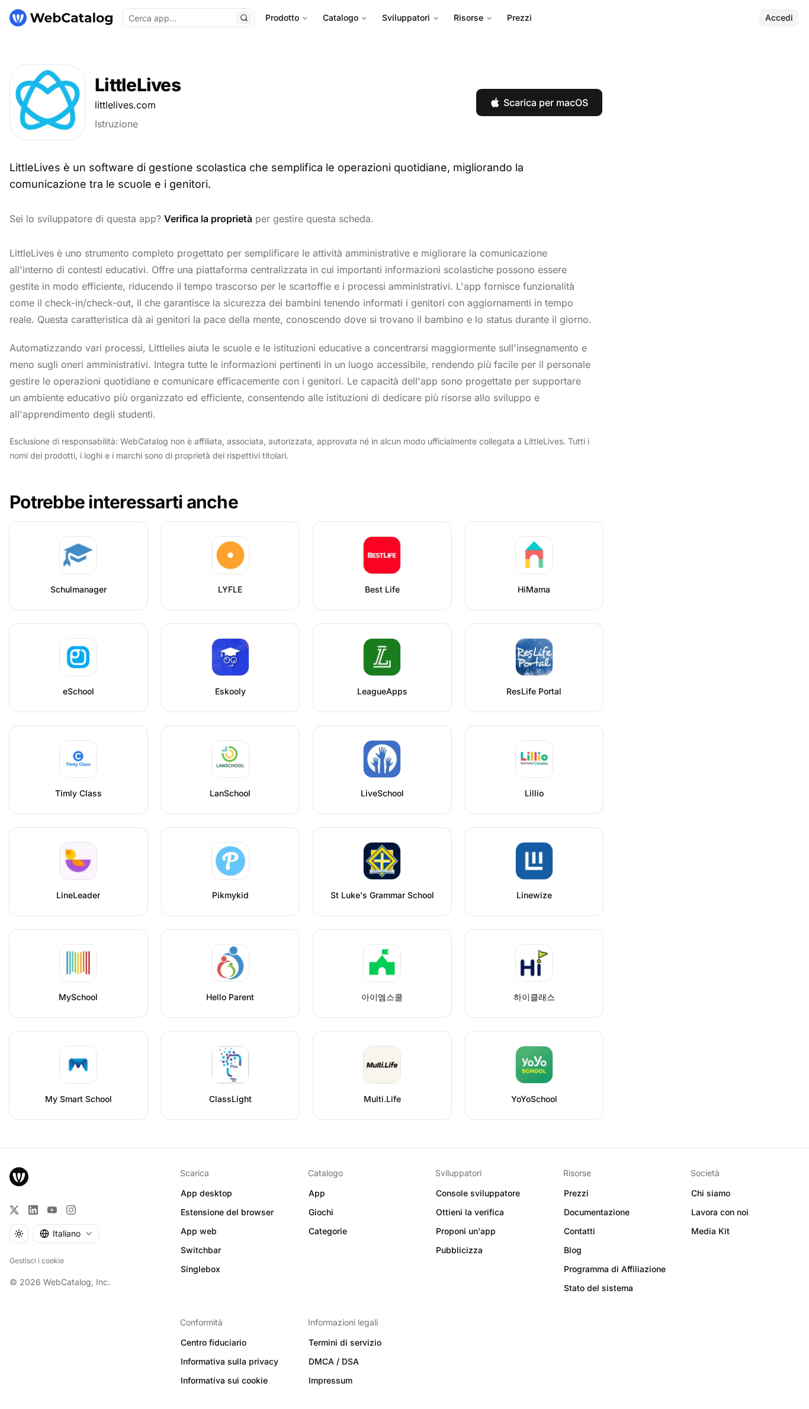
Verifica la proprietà (208, 219)
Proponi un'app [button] (466, 1231)
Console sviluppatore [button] (478, 1193)
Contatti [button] (579, 1231)
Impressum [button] (330, 1380)
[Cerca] (244, 18)
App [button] (317, 1193)
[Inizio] (61, 17)
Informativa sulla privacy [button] (229, 1361)
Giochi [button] (321, 1212)
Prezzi (519, 17)
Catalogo (340, 17)
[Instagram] (71, 1210)
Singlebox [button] (200, 1269)
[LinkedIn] (33, 1210)
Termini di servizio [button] (345, 1342)
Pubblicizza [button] (459, 1250)
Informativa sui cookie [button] (224, 1380)
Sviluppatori (406, 17)
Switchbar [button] (201, 1250)
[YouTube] (52, 1210)
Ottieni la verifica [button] (470, 1212)
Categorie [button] (328, 1231)
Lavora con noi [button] (720, 1212)
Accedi (779, 17)
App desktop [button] (206, 1193)
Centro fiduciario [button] (213, 1342)
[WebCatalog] (18, 1176)
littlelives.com (125, 105)
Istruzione (116, 124)
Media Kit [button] (710, 1231)
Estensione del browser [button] (227, 1212)
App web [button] (199, 1231)
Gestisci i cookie (36, 1260)
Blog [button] (573, 1250)
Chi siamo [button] (710, 1193)
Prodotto (282, 17)
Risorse (468, 17)
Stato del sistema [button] (598, 1288)
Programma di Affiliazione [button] (615, 1269)
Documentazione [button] (597, 1212)
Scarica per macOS (545, 102)
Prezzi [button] (576, 1193)
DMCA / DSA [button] (334, 1361)
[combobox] (66, 1233)
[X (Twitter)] (14, 1210)
